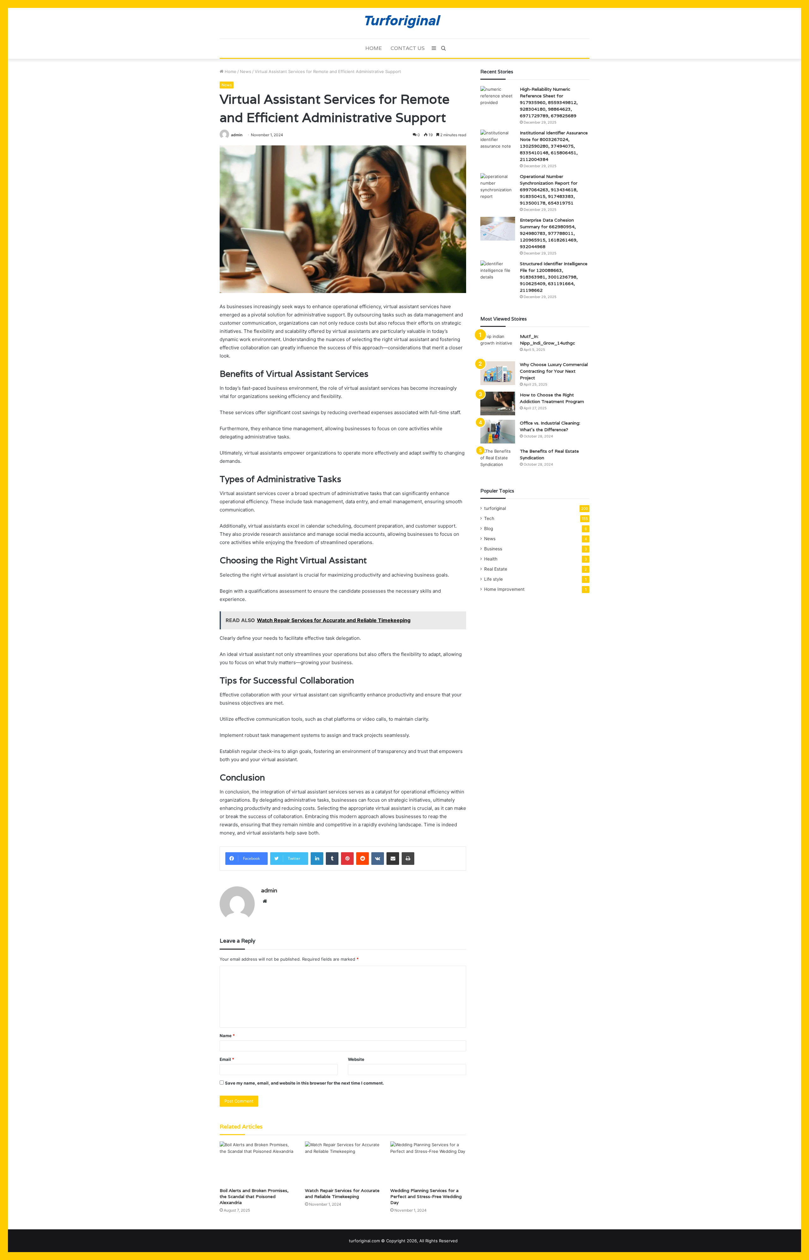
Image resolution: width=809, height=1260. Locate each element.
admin (236, 134)
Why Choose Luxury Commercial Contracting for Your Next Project (554, 371)
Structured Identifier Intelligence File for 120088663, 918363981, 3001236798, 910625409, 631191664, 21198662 (553, 277)
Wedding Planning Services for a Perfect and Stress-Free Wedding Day (426, 1196)
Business (493, 548)
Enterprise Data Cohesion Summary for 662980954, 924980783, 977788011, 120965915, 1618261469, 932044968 (549, 233)
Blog (488, 528)
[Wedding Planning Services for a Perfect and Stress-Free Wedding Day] (428, 1162)
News (245, 71)
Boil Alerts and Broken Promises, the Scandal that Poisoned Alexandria (254, 1196)
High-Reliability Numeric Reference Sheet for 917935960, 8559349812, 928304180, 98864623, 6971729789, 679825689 (549, 102)
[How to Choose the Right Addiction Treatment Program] (497, 403)
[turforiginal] (404, 23)
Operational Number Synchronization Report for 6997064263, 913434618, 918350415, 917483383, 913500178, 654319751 (549, 190)
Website (356, 1059)
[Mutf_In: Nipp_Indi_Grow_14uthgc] (497, 345)
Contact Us (408, 48)
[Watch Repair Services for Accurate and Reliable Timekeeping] (343, 1162)
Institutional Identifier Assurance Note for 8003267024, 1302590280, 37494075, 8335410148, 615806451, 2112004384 (554, 146)
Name (227, 1035)
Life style (493, 579)
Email (227, 1059)
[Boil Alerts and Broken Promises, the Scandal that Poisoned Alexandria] (257, 1162)
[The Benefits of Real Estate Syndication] (497, 460)
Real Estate (495, 569)
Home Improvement (504, 589)
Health (490, 558)
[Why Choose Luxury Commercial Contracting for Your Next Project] (497, 373)
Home (373, 48)
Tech (489, 518)
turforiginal (495, 508)
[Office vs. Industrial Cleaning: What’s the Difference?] (497, 431)
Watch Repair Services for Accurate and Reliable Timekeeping (342, 1193)
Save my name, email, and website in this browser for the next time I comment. (304, 1083)
